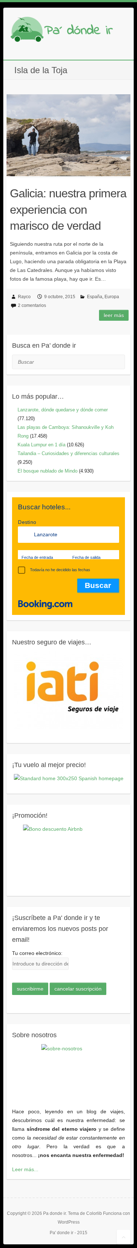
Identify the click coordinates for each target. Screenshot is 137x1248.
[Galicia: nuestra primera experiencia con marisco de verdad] (68, 135)
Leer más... (25, 1169)
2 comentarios (32, 305)
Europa (111, 296)
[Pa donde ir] (62, 31)
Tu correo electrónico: (37, 953)
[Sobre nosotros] (68, 1071)
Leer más (114, 315)
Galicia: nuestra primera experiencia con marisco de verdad (68, 210)
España (94, 296)
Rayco (24, 296)
